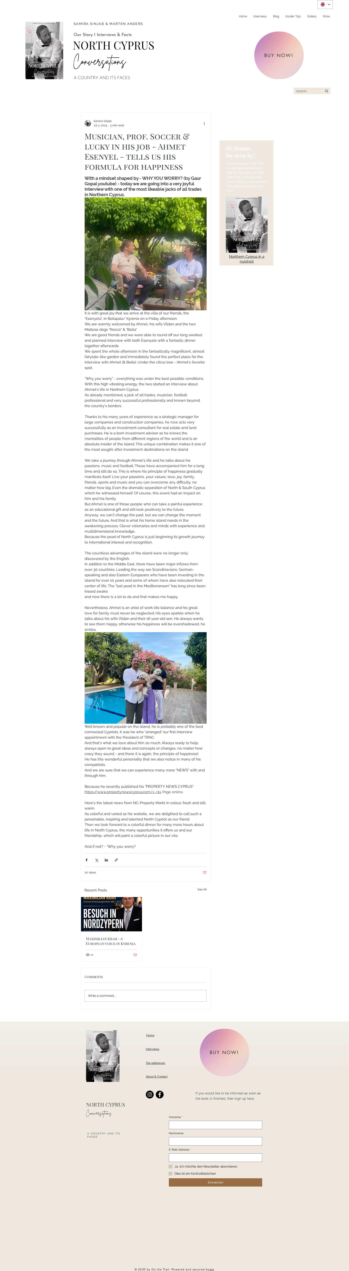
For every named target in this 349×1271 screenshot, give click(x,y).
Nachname (176, 1133)
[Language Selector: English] (325, 4)
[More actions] (204, 123)
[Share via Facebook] (86, 860)
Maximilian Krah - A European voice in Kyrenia (111, 941)
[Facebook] (160, 1094)
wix (211, 1269)
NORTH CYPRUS (113, 45)
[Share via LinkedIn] (106, 860)
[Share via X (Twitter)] (96, 860)
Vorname (176, 1117)
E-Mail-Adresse (180, 1149)
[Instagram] (150, 1094)
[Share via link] (116, 860)
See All (202, 889)
